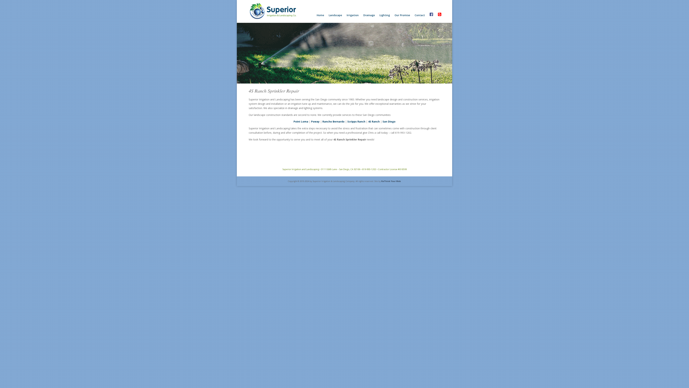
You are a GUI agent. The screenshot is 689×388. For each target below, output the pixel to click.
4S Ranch (374, 121)
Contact (420, 15)
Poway (315, 121)
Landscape (335, 15)
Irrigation (353, 15)
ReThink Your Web (391, 181)
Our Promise (402, 15)
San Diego (389, 121)
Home (320, 15)
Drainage (369, 15)
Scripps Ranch (356, 121)
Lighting (384, 15)
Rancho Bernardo (333, 121)
